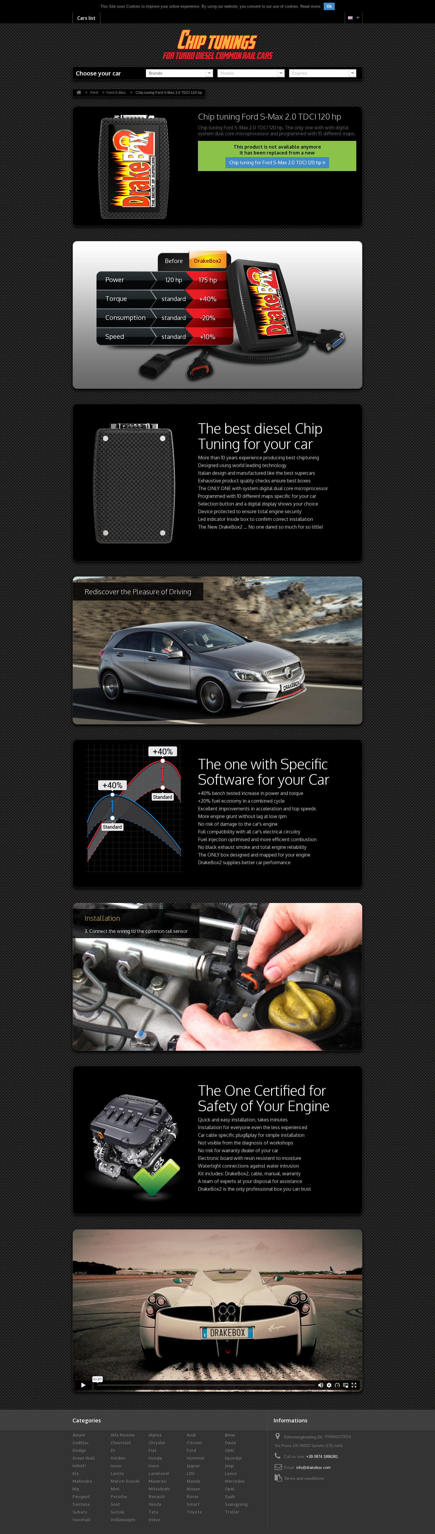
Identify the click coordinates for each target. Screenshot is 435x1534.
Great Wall (83, 1458)
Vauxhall (81, 1519)
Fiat (153, 1450)
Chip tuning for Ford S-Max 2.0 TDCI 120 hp (276, 162)
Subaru (79, 1511)
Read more (310, 6)
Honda (155, 1458)
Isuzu (116, 1465)
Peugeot (81, 1496)
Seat (115, 1504)
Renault (157, 1496)
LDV (191, 1473)
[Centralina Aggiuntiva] (217, 44)
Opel (230, 1488)
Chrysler (157, 1442)
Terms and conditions (304, 1478)
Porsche (119, 1496)
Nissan (193, 1488)
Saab (230, 1496)
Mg (75, 1488)
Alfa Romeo (123, 1435)
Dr (113, 1450)
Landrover (159, 1473)
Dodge (79, 1450)
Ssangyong (236, 1504)
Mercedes (234, 1481)
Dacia (230, 1442)
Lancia (117, 1473)
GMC (230, 1450)
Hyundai (233, 1458)
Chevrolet (121, 1442)
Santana (81, 1504)
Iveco (154, 1465)
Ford (191, 1450)
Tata (153, 1511)
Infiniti (79, 1465)
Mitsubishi (159, 1488)
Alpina (155, 1435)
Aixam (78, 1435)
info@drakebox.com (313, 1467)
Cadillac (80, 1442)
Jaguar (193, 1465)
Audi (191, 1435)
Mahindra (82, 1481)
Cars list (86, 18)
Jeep (229, 1465)
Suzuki (118, 1511)
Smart (193, 1504)
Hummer (196, 1458)
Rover (193, 1496)
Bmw (230, 1435)
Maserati (158, 1481)
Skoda (155, 1504)
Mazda (193, 1481)
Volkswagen (123, 1519)
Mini (115, 1488)
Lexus (231, 1473)
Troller (232, 1511)
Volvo (154, 1519)
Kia (75, 1473)
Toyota (194, 1511)
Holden (118, 1458)
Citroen (194, 1442)
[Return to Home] (78, 92)
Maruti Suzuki (125, 1481)
